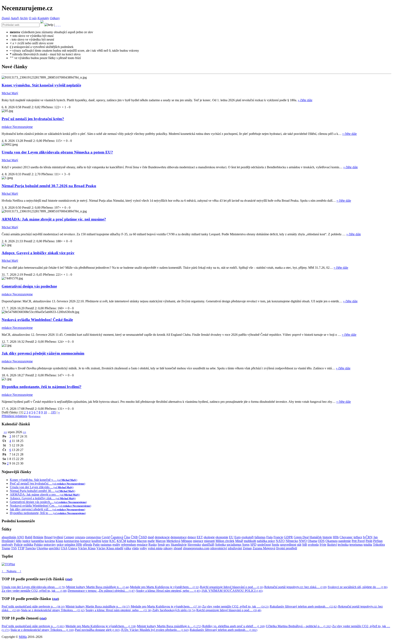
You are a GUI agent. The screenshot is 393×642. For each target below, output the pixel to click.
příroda (87, 544)
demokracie (162, 537)
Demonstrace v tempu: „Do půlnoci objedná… (101, 590)
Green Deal (301, 537)
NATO (280, 541)
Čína (127, 537)
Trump (6, 548)
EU (231, 537)
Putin (96, 544)
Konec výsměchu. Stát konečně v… (43, 480)
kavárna (50, 541)
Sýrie (323, 544)
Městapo (186, 541)
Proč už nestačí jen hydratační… (47, 483)
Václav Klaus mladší (109, 548)
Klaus (59, 541)
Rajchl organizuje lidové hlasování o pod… (231, 587)
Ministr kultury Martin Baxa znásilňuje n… (97, 587)
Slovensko (194, 544)
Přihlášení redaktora (14, 416)
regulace (142, 544)
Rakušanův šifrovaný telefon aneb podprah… (303, 606)
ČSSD (143, 537)
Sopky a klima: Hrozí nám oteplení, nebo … (168, 590)
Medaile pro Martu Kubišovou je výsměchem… (164, 587)
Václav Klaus (87, 548)
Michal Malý (10, 93)
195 (53, 412)
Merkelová (173, 541)
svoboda (313, 544)
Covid (106, 537)
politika (28, 544)
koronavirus (71, 541)
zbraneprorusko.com (196, 548)
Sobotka (220, 544)
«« (5, 432)
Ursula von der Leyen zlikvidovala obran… (33, 587)
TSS (14, 548)
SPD (253, 544)
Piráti (369, 541)
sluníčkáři (208, 544)
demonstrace (179, 537)
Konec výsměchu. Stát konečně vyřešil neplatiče (41, 85)
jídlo (18, 541)
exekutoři (248, 537)
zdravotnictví (218, 548)
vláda (135, 548)
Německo (292, 541)
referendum (128, 544)
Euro (237, 537)
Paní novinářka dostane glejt (97, 630)
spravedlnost (288, 544)
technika (343, 544)
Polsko (38, 544)
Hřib (336, 537)
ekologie (209, 537)
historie (327, 537)
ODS (321, 541)
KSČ (112, 541)
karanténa (37, 541)
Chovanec (346, 537)
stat (68, 579)
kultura (131, 541)
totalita (368, 544)
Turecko (30, 548)
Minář (239, 541)
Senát (161, 544)
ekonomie (222, 537)
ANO (20, 537)
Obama (312, 541)
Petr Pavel (358, 541)
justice (26, 541)
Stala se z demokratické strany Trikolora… (53, 610)
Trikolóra (379, 544)
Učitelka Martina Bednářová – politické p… (298, 626)
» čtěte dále (305, 100)
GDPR (288, 537)
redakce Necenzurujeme (17, 127)
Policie (18, 544)
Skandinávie (179, 544)
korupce (85, 541)
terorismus (356, 544)
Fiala (269, 537)
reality (116, 544)
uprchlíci (54, 548)
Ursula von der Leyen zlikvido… (41, 487)
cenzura (80, 537)
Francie (278, 537)
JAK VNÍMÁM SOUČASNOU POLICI (232, 590)
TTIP (21, 548)
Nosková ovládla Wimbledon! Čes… (50, 505)
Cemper (69, 537)
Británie (38, 537)
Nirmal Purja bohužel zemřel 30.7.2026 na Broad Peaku (49, 186)
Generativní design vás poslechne (29, 286)
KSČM (121, 541)
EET (200, 537)
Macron (142, 541)
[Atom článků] (56, 24)
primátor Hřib (73, 544)
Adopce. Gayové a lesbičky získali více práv (38, 253)
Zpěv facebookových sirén (173, 610)
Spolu (275, 544)
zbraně (178, 548)
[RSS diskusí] (58, 24)
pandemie (344, 541)
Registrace (35, 416)
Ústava (72, 548)
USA (64, 548)
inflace (357, 537)
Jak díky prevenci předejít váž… (47, 509)
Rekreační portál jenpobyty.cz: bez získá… (295, 587)
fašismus (259, 537)
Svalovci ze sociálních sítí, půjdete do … (357, 587)
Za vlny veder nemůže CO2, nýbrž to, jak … (34, 590)
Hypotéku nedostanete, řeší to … (48, 513)
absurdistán (9, 537)
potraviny (50, 544)
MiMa (23, 637)
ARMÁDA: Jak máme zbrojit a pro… (45, 494)
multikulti (250, 541)
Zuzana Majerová (264, 548)
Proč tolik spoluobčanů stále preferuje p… (33, 606)
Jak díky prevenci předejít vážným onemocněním (43, 353)
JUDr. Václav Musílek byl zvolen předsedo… (155, 630)
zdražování (235, 548)
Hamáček (315, 537)
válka (127, 548)
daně (151, 537)
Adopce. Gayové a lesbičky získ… (43, 498)
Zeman (247, 548)
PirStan (378, 541)
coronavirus (93, 537)
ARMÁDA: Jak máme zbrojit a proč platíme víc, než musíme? (54, 219)
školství (332, 544)
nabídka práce (266, 541)
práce (60, 544)
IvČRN (368, 537)
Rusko (152, 544)
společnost (264, 544)
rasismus (106, 544)
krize (105, 541)
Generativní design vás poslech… (48, 502)
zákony (168, 548)
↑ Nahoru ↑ (11, 571)
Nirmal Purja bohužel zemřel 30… (42, 491)
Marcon (161, 541)
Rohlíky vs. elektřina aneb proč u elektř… (233, 626)
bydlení (58, 537)
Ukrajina (42, 548)
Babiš (28, 537)
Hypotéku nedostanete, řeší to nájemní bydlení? (41, 387)
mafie (151, 541)
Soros (246, 544)
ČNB (134, 537)
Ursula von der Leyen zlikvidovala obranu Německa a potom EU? (57, 152)
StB (304, 544)
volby (143, 548)
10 (45, 412)
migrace (198, 541)
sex (168, 544)
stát (299, 544)
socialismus (234, 544)
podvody (7, 544)
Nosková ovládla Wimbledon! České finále (37, 320)
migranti (209, 541)
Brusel (48, 537)
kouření (96, 541)
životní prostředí (286, 548)
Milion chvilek (225, 541)
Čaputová (117, 537)
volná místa (155, 548)
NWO (303, 541)
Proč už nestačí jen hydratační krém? (33, 119)
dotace (191, 537)
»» (24, 432)
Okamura (331, 541)
